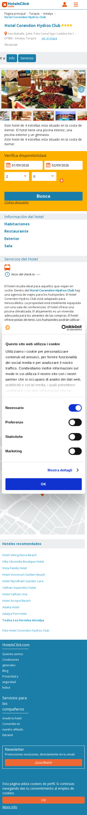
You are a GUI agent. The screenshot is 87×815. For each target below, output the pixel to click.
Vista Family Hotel (14, 568)
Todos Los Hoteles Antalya (23, 620)
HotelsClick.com (16, 4)
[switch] (75, 422)
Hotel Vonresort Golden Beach (23, 574)
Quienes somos (12, 654)
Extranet (7, 735)
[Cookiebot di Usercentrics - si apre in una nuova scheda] (62, 328)
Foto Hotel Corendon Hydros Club (25, 630)
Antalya (48, 14)
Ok (43, 800)
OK (43, 484)
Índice (6, 688)
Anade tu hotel (12, 718)
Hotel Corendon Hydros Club (25, 17)
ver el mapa (49, 38)
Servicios (27, 58)
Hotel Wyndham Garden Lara (22, 581)
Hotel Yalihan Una (14, 594)
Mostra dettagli (60, 470)
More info (9, 807)
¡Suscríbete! (43, 762)
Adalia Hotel (10, 607)
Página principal (15, 14)
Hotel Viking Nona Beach (19, 555)
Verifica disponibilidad (25, 155)
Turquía (34, 14)
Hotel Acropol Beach (16, 601)
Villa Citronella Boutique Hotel (23, 561)
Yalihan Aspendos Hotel (19, 587)
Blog (5, 671)
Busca (43, 196)
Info (12, 58)
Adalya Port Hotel (14, 614)
